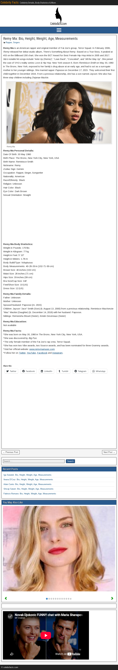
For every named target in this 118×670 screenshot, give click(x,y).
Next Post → (109, 452)
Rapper (9, 42)
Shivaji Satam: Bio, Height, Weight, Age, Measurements (28, 489)
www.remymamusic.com (42, 349)
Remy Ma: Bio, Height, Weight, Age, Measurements (40, 38)
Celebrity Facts (10, 2)
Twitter (22, 353)
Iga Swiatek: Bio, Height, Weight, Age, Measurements (27, 475)
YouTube (31, 353)
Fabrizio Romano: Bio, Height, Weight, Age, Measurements (30, 493)
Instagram (57, 353)
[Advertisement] (59, 220)
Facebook (42, 353)
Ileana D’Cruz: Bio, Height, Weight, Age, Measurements (28, 479)
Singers (16, 42)
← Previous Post (10, 452)
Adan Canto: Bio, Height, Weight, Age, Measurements (27, 484)
